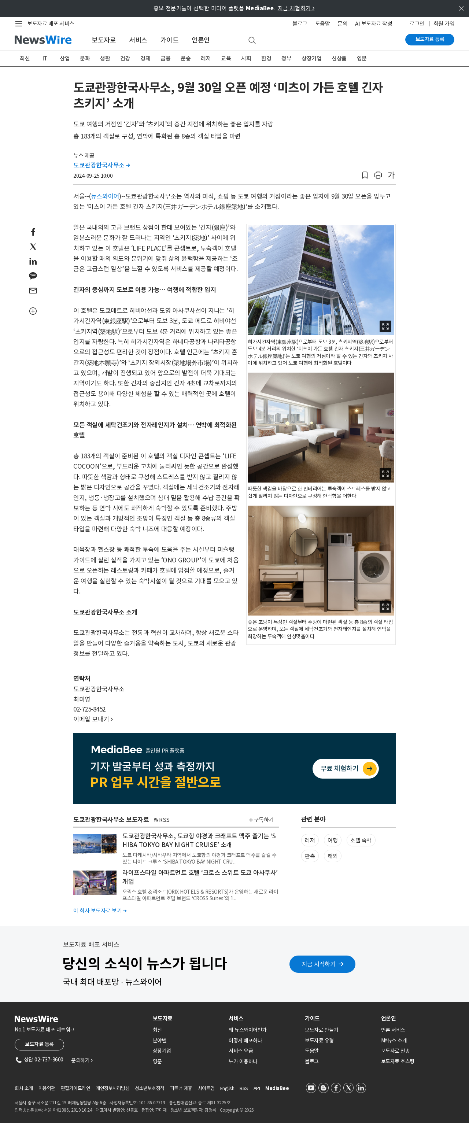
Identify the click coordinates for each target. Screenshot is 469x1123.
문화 (85, 58)
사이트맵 (206, 1088)
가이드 (169, 40)
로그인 (417, 23)
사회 (246, 58)
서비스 (138, 40)
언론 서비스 (393, 1030)
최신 (25, 58)
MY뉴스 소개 (394, 1040)
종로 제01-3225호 (214, 1102)
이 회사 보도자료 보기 (99, 910)
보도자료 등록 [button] (39, 1044)
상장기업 (311, 58)
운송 (186, 58)
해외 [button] (332, 856)
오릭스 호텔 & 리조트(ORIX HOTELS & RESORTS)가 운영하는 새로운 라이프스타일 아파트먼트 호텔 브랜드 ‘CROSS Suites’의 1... (200, 895)
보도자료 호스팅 (397, 1061)
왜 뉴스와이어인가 (248, 1030)
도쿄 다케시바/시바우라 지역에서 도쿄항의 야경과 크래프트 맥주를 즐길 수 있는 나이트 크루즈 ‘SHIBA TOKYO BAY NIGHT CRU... (199, 858)
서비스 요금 (241, 1051)
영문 (362, 58)
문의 (342, 23)
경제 (145, 58)
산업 (65, 58)
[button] (365, 175)
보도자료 (104, 40)
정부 (286, 58)
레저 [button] (310, 840)
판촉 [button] (310, 856)
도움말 (322, 23)
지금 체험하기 (296, 8)
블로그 (299, 23)
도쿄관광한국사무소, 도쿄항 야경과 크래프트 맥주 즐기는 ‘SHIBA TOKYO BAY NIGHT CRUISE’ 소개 (199, 840)
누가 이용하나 (243, 1061)
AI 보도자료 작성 (373, 23)
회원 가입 (444, 23)
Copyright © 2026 (237, 1110)
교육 (226, 58)
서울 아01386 (56, 1110)
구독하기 (264, 819)
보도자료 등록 (430, 39)
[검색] (252, 41)
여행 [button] (332, 840)
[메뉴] (20, 24)
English (227, 1088)
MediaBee (277, 1088)
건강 (125, 58)
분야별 (160, 1040)
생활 (105, 58)
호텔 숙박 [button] (361, 840)
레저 (206, 58)
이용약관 (46, 1088)
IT (45, 58)
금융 (165, 58)
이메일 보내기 (93, 719)
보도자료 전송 (395, 1051)
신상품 (339, 58)
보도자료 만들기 (321, 1030)
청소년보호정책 (150, 1088)
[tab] (188, 1018)
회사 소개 (24, 1088)
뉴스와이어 (105, 196)
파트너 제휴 (181, 1088)
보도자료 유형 (319, 1040)
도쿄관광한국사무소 (101, 165)
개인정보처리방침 (112, 1088)
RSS (164, 819)
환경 (266, 58)
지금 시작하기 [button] (319, 964)
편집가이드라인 (76, 1088)
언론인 (201, 40)
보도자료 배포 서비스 (50, 23)
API (257, 1088)
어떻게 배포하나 (245, 1040)
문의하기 (81, 1060)
